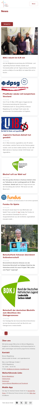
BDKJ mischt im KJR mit (14, 58)
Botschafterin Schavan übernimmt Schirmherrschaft (19, 256)
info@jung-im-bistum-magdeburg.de (18, 369)
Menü (33, 4)
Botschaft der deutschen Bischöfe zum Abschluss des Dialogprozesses (19, 313)
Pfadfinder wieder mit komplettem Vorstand (19, 95)
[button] (17, 403)
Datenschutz (6, 379)
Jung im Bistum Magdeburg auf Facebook (15, 383)
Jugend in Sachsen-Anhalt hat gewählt (17, 136)
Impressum (5, 381)
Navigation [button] (7, 24)
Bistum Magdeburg (8, 376)
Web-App (32, 393)
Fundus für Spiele (11, 204)
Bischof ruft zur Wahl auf (14, 174)
